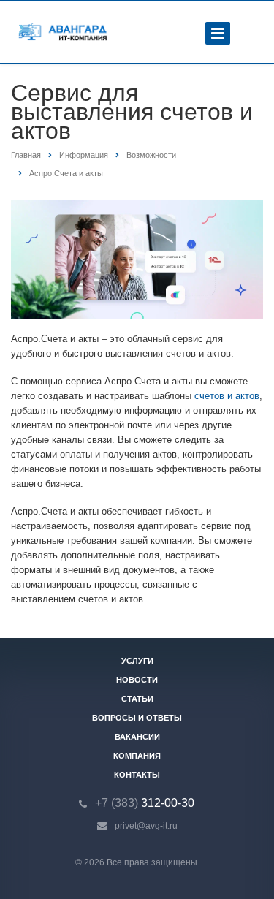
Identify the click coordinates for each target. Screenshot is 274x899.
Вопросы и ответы (137, 717)
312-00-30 (144, 803)
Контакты (137, 774)
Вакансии (137, 736)
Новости (137, 679)
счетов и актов (226, 395)
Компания (137, 755)
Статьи (137, 698)
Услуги (137, 660)
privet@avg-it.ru (146, 826)
